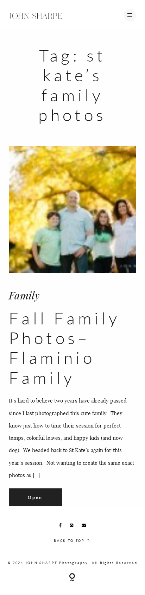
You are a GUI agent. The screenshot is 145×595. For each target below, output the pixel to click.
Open (35, 497)
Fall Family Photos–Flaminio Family (64, 347)
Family (24, 295)
